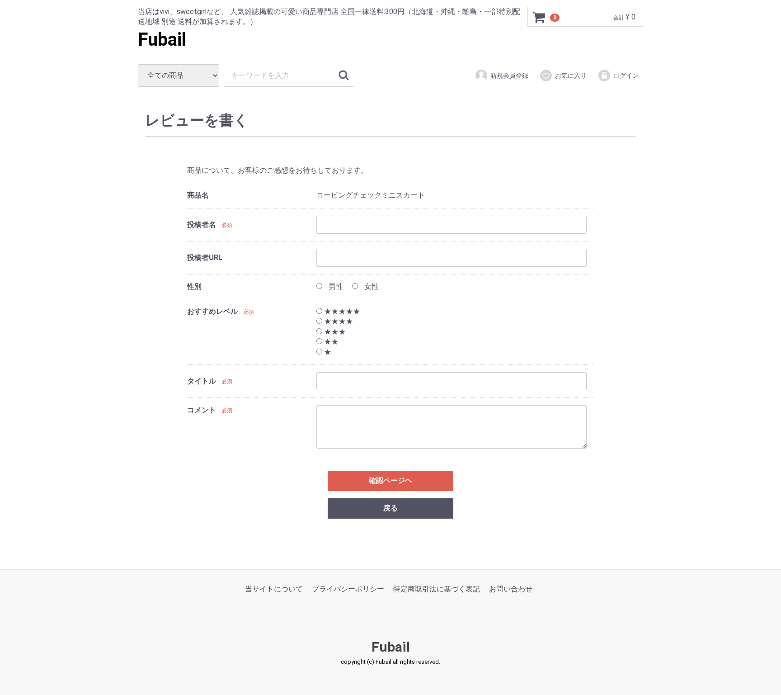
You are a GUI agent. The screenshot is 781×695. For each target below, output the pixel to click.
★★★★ (337, 321)
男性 (335, 286)
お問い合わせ (510, 589)
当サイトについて (274, 589)
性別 (194, 286)
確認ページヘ (390, 480)
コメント (201, 410)
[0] (539, 17)
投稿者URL (204, 257)
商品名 (198, 195)
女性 (370, 286)
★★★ (334, 331)
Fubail (162, 39)
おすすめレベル (212, 311)
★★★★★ (341, 311)
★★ (330, 341)
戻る (390, 508)
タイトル (201, 381)
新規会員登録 (509, 75)
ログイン (626, 75)
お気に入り (571, 75)
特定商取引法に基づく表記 (436, 589)
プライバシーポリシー (348, 589)
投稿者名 (201, 224)
